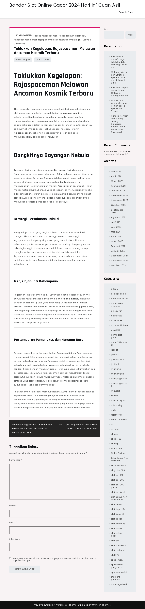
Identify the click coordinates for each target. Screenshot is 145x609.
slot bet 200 (117, 480)
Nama (13, 505)
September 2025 (117, 211)
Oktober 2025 (118, 205)
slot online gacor (116, 534)
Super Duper (23, 59)
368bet (115, 289)
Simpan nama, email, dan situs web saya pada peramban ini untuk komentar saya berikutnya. (54, 559)
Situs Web (14, 539)
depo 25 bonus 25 (119, 343)
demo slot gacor (116, 336)
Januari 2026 (118, 190)
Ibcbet (114, 349)
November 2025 (119, 200)
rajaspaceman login (70, 39)
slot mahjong (118, 523)
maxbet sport (118, 400)
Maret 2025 (117, 241)
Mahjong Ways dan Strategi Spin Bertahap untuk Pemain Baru (119, 77)
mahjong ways (119, 378)
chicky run (116, 311)
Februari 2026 (118, 186)
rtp (112, 424)
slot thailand (118, 550)
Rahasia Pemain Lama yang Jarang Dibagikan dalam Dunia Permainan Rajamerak (119, 123)
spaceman (117, 559)
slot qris (115, 540)
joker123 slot (117, 359)
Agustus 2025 (118, 217)
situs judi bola (118, 465)
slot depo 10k (118, 509)
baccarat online (119, 298)
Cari (106, 29)
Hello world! (122, 154)
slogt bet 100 (118, 470)
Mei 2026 (116, 171)
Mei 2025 (116, 231)
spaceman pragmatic (117, 566)
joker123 (115, 354)
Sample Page (126, 12)
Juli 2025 (115, 222)
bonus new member (117, 305)
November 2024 (119, 260)
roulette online (119, 419)
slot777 (115, 555)
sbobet (115, 434)
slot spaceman (119, 545)
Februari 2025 (118, 246)
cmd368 (115, 330)
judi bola (115, 364)
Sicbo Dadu (117, 448)
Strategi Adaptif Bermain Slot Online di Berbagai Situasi (119, 91)
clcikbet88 (116, 315)
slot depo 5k (117, 514)
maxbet (115, 395)
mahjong (116, 369)
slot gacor (116, 518)
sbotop (115, 443)
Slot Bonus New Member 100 (119, 498)
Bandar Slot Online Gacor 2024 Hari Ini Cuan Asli (64, 5)
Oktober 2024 (118, 265)
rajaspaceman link (48, 39)
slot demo (116, 504)
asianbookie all (119, 293)
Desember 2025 (119, 195)
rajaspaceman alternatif (72, 35)
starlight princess (115, 578)
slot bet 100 (117, 475)
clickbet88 (116, 320)
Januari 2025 (118, 251)
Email (13, 522)
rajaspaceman (50, 35)
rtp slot (115, 429)
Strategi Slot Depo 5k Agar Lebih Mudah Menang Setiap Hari (119, 62)
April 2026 (116, 176)
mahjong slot (118, 373)
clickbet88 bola (119, 325)
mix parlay (116, 405)
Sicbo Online (118, 453)
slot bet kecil (118, 492)
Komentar (15, 460)
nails (113, 410)
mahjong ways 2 (119, 385)
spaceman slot (119, 572)
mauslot (115, 390)
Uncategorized (23, 35)
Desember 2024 (119, 255)
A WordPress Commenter (117, 151)
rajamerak (116, 414)
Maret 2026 (117, 181)
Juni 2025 (116, 227)
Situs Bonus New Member (120, 459)
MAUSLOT (62, 391)
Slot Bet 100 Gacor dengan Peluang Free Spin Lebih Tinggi (119, 106)
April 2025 (116, 236)
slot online (116, 528)
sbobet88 (116, 438)
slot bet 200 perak (117, 486)
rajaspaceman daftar (25, 39)
